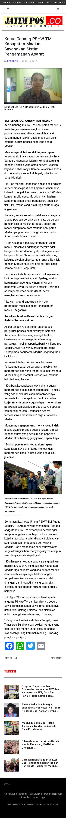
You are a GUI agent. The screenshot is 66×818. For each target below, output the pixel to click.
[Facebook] (9, 646)
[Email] (41, 646)
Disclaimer (33, 797)
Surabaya (16, 2)
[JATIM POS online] (33, 21)
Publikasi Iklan (35, 794)
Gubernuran (29, 2)
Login (43, 797)
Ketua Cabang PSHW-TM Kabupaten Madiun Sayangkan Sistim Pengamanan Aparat (28, 46)
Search (7, 784)
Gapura (6, 2)
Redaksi (22, 794)
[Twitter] (30, 646)
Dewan (40, 2)
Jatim (49, 2)
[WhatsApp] (20, 646)
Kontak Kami (10, 794)
